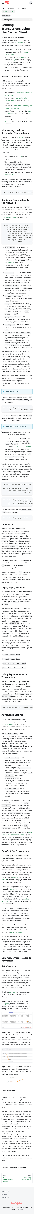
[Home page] (3, 8)
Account (22, 57)
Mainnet (15, 877)
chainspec (13, 889)
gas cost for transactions (22, 446)
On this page (7, 20)
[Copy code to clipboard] (30, 192)
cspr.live (6, 1004)
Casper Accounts (8, 724)
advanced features (11, 217)
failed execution (16, 932)
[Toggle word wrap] (26, 192)
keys (14, 60)
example (11, 262)
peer (20, 157)
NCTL (6, 121)
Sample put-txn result (12, 391)
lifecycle (22, 137)
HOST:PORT (9, 175)
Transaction (18, 43)
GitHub (4, 1194)
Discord (4, 1191)
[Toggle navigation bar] (3, 2)
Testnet (4, 880)
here (3, 150)
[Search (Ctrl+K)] (30, 2)
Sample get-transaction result (15, 426)
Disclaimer (5, 1197)
